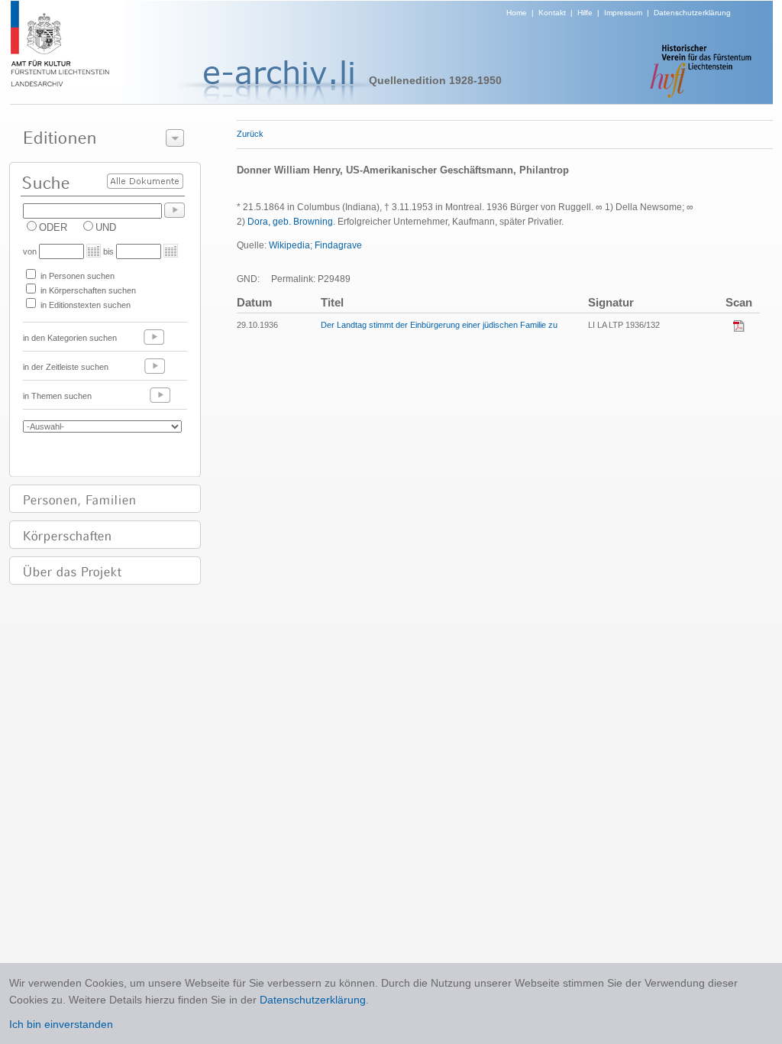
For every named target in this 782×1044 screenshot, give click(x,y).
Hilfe (585, 12)
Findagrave (338, 245)
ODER (53, 227)
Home (516, 12)
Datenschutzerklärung (692, 12)
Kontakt (552, 12)
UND (105, 227)
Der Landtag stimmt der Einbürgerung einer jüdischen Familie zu (439, 324)
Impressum (623, 12)
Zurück (250, 133)
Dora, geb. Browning (290, 221)
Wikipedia (289, 245)
